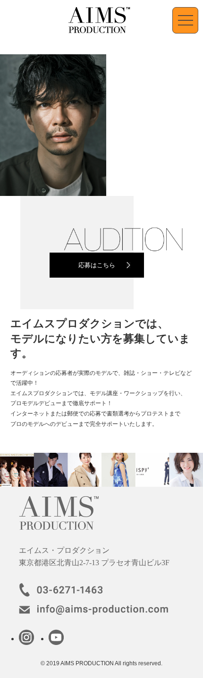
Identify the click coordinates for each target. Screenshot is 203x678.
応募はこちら (96, 265)
